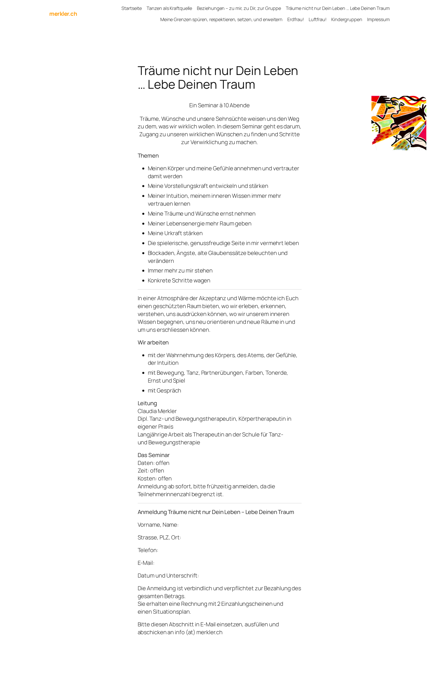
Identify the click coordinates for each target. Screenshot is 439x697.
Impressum (378, 19)
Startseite (131, 8)
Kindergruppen (346, 19)
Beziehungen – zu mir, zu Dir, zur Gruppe (239, 8)
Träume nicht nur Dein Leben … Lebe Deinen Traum (338, 8)
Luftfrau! (317, 19)
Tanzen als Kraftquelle (169, 8)
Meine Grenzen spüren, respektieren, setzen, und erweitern (221, 19)
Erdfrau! (295, 19)
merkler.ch (63, 14)
